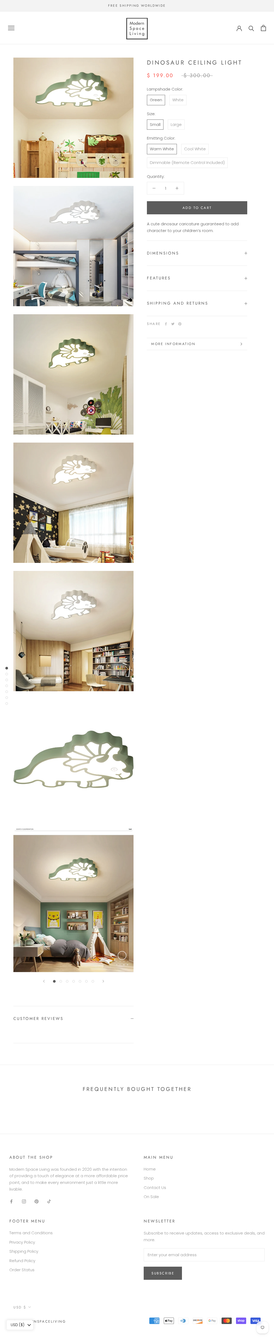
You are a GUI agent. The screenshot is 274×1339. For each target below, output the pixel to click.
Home (150, 1169)
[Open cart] (263, 28)
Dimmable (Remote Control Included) (187, 162)
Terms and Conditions (31, 1233)
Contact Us (155, 1187)
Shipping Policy (23, 1251)
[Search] (251, 28)
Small (155, 124)
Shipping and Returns (177, 303)
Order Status (22, 1270)
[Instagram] (24, 1201)
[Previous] (44, 981)
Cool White (195, 149)
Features (159, 278)
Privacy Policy (22, 1242)
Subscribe (162, 1273)
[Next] (103, 981)
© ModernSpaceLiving (39, 1321)
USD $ (19, 1307)
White (178, 100)
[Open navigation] (11, 28)
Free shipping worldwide (137, 5)
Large (176, 124)
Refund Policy (22, 1260)
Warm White (162, 149)
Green (156, 100)
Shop (149, 1178)
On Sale (151, 1196)
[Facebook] (166, 324)
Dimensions (164, 253)
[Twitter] (172, 324)
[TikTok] (49, 1201)
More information (173, 343)
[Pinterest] (179, 324)
